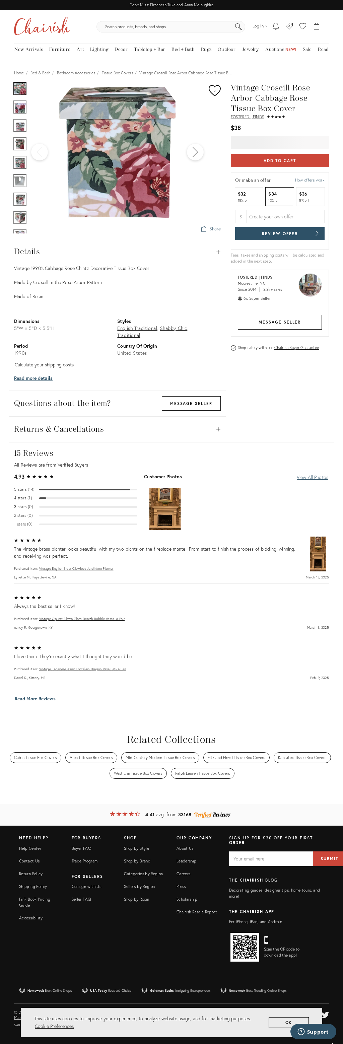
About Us (185, 848)
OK (288, 1022)
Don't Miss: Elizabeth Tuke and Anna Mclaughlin (171, 4)
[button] (303, 26)
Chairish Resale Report (197, 911)
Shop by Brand (137, 860)
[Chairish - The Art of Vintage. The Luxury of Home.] (42, 27)
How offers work (310, 180)
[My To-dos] (276, 26)
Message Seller (280, 322)
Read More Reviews (35, 698)
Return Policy (31, 873)
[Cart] (317, 26)
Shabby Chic (173, 328)
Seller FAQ (81, 899)
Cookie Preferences (54, 1026)
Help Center (30, 848)
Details (117, 252)
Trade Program (85, 860)
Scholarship (187, 899)
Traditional (128, 335)
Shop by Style (136, 848)
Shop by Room (136, 899)
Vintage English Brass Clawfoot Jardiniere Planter (76, 568)
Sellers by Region (139, 886)
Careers (184, 873)
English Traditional (137, 328)
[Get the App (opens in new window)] (245, 947)
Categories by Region (143, 873)
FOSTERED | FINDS (247, 116)
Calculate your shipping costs (44, 364)
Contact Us (29, 860)
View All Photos (312, 477)
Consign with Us (86, 886)
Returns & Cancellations (117, 429)
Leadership (187, 860)
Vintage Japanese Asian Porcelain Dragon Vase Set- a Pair (82, 669)
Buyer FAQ (81, 848)
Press (181, 886)
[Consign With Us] (289, 26)
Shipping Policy (33, 886)
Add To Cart (280, 160)
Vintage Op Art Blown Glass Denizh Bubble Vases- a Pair (82, 619)
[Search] (238, 26)
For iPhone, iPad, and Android (255, 921)
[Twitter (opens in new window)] (325, 1014)
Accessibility (31, 917)
